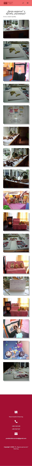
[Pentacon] (16, 38)
